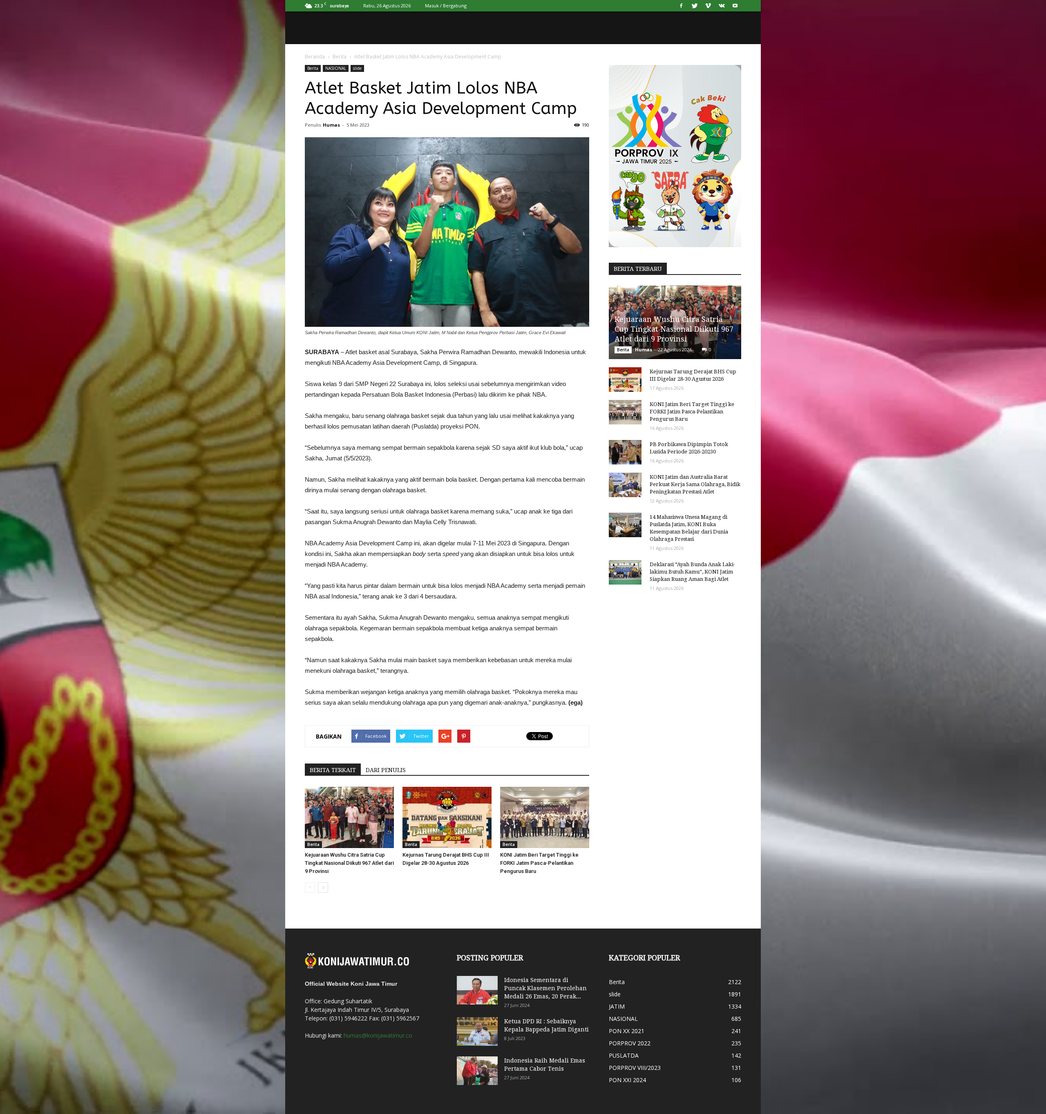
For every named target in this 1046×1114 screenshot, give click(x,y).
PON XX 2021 (626, 1031)
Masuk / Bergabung (446, 5)
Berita (339, 56)
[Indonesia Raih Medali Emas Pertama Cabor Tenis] (477, 1070)
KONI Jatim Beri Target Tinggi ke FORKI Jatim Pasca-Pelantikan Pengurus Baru (539, 863)
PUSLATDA (624, 1055)
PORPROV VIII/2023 (635, 1068)
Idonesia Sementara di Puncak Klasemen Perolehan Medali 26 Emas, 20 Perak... (545, 988)
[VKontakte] (721, 5)
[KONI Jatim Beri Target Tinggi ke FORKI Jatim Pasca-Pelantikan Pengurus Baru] (544, 817)
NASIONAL (335, 68)
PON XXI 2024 (627, 1080)
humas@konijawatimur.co (378, 1035)
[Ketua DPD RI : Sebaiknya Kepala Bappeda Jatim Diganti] (477, 1031)
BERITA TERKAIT (333, 770)
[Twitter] (694, 5)
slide (357, 68)
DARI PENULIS (386, 770)
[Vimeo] (708, 5)
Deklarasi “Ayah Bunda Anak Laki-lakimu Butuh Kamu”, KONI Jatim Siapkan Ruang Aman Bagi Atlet (692, 571)
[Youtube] (735, 5)
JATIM (617, 1006)
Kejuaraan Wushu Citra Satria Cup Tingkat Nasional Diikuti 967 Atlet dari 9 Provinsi (349, 863)
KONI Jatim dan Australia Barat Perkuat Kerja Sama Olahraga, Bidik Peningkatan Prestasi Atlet (695, 484)
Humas (331, 125)
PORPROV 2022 (629, 1043)
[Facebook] (681, 5)
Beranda (315, 56)
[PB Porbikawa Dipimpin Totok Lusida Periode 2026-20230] (625, 452)
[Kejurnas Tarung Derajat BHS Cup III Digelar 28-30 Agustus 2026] (447, 817)
